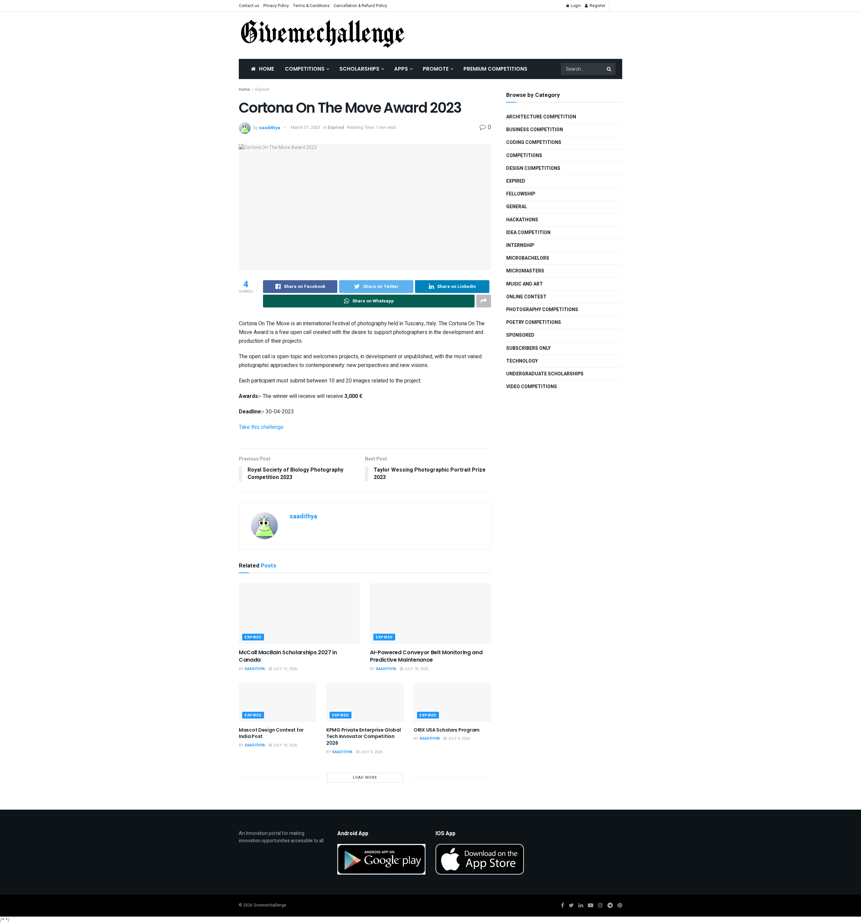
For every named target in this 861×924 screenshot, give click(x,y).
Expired (262, 89)
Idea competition (528, 232)
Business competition (534, 129)
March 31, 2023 (305, 127)
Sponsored (520, 335)
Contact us (249, 6)
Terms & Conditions (311, 6)
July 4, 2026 (370, 752)
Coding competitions (533, 142)
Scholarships (359, 68)
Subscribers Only (528, 348)
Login (575, 6)
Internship (520, 245)
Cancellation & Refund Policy (360, 6)
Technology (522, 361)
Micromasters (525, 270)
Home (266, 68)
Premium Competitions (495, 68)
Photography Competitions (542, 309)
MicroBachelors (527, 258)
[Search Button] (609, 69)
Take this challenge (261, 427)
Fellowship (520, 193)
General (516, 206)
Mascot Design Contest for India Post (271, 733)
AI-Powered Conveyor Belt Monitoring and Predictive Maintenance (426, 656)
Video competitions (531, 386)
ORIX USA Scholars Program (447, 730)
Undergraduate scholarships (545, 373)
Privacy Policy (276, 6)
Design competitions (533, 168)
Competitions (305, 68)
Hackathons (522, 219)
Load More (365, 777)
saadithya (269, 127)
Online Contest (526, 296)
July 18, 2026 (415, 669)
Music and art (524, 284)
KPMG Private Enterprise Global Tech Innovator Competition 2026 (363, 736)
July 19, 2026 (284, 669)
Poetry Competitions (533, 322)
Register (597, 6)
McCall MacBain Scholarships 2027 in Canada (288, 656)
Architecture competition (541, 116)
